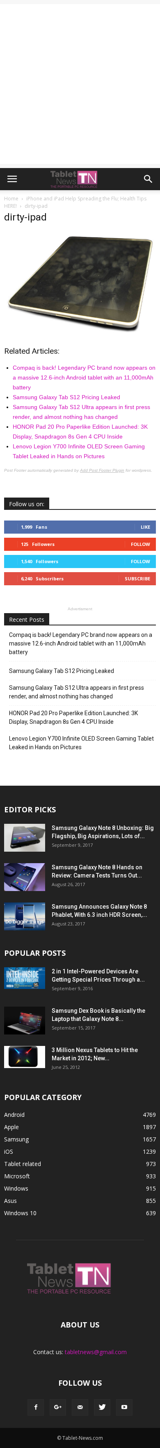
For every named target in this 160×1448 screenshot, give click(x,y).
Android (14, 1114)
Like (145, 527)
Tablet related (22, 1164)
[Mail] (80, 1407)
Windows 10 (20, 1213)
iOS (8, 1151)
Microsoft (17, 1176)
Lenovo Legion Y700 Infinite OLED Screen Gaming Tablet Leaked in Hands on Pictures (81, 742)
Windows (16, 1188)
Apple (11, 1127)
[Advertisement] (80, 84)
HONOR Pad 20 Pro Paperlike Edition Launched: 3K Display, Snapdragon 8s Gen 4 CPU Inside (73, 717)
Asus (10, 1201)
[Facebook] (35, 1407)
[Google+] (58, 1407)
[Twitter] (102, 1407)
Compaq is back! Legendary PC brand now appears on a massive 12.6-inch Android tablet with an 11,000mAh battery (84, 377)
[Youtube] (124, 1407)
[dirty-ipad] (80, 330)
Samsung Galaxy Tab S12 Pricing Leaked (66, 397)
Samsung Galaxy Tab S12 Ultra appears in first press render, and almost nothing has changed (76, 692)
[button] (148, 179)
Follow (140, 544)
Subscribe (137, 578)
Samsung (16, 1139)
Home (11, 198)
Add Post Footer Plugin (102, 470)
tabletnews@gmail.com (96, 1352)
